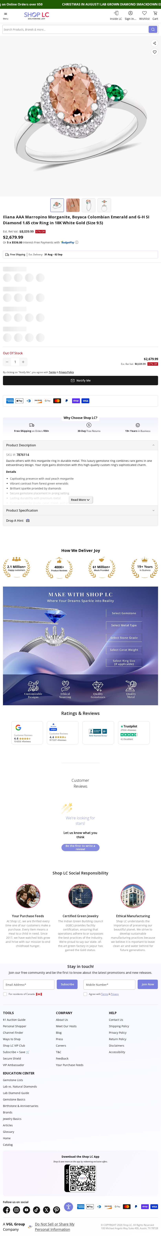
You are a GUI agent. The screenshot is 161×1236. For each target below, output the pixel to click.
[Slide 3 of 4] (88, 205)
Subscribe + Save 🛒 (16, 1052)
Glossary (8, 1132)
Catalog (8, 1144)
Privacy (115, 994)
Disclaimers (116, 1045)
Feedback (62, 1058)
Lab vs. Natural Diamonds (20, 1086)
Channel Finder (13, 1032)
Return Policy (117, 1039)
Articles (8, 1125)
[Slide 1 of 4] (57, 205)
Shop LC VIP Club (14, 1045)
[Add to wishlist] (154, 52)
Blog (59, 1032)
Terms (104, 994)
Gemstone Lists (13, 1080)
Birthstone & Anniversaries (20, 1106)
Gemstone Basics (14, 1099)
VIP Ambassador (13, 1065)
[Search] (153, 29)
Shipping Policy (119, 1026)
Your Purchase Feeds (69, 1065)
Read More (78, 500)
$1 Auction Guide (14, 1020)
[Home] (41, 16)
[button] (76, 242)
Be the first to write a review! (80, 847)
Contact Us (116, 1020)
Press (59, 1039)
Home (7, 1138)
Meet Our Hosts (66, 1026)
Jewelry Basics (12, 1119)
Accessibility (117, 1052)
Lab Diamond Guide (16, 1093)
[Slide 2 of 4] (73, 205)
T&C (58, 1052)
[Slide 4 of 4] (104, 205)
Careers (61, 1045)
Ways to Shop (12, 1039)
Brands (7, 1112)
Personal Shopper (14, 1026)
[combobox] (76, 29)
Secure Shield (12, 1058)
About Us (62, 1020)
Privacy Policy (117, 1032)
